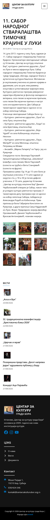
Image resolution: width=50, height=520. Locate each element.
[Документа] (11, 460)
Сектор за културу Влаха (22, 49)
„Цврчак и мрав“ (12, 342)
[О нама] (9, 451)
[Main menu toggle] (44, 6)
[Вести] (9, 455)
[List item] (6, 432)
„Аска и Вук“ (9, 299)
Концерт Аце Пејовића (15, 385)
